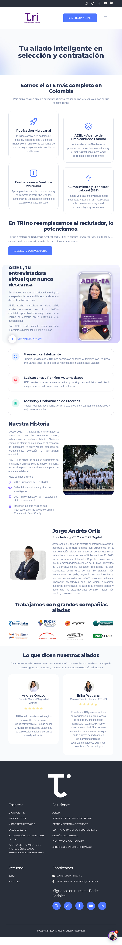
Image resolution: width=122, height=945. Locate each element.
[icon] (56, 906)
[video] (12, 339)
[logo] (31, 17)
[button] (113, 936)
